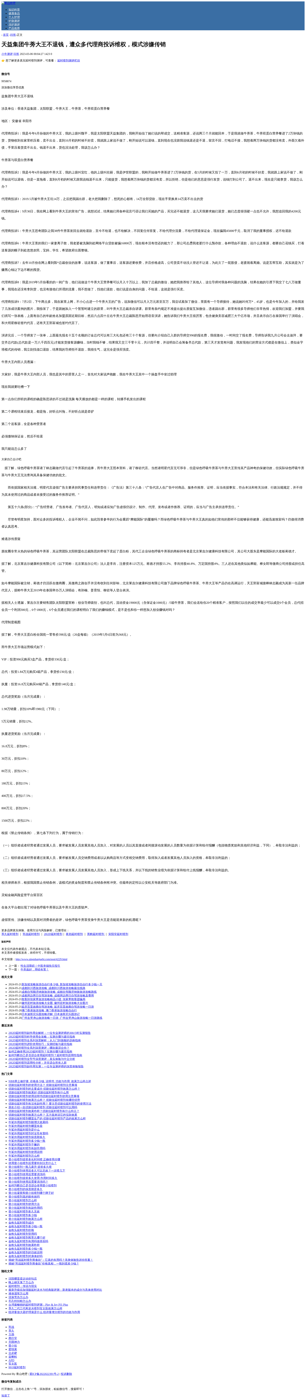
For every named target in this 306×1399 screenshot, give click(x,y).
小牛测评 (7, 53)
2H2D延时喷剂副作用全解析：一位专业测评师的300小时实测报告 (49, 1032)
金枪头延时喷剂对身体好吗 (25, 1256)
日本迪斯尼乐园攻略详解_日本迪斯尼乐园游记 (51, 1014)
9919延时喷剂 (17, 1367)
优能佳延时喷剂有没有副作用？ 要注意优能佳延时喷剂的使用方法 (49, 1103)
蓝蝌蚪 (12, 1356)
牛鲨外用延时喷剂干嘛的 (24, 1144)
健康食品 (14, 13)
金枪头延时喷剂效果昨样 (24, 1244)
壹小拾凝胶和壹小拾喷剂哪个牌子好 (31, 1192)
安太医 (12, 1363)
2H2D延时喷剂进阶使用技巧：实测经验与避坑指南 (40, 1044)
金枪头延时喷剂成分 (21, 1222)
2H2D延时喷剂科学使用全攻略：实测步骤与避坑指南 (41, 1036)
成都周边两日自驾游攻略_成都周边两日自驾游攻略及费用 (58, 995)
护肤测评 (14, 20)
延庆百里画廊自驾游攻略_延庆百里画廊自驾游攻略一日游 (58, 1006)
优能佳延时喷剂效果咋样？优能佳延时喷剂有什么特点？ (43, 1111)
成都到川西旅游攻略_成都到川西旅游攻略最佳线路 (53, 988)
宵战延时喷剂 (31, 934)
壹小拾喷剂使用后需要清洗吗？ (28, 1181)
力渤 (11, 1334)
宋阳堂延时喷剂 (118, 934)
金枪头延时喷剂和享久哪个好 (26, 1237)
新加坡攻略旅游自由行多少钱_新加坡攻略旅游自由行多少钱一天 (62, 984)
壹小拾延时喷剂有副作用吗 (25, 1207)
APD (11, 1360)
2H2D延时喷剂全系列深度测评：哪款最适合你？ (38, 1047)
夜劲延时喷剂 (74, 934)
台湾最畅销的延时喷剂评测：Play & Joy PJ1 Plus (38, 1304)
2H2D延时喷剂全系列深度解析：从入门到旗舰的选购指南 (44, 1040)
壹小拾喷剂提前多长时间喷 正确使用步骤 (34, 1159)
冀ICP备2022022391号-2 (44, 1373)
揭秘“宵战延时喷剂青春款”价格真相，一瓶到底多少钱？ (43, 1263)
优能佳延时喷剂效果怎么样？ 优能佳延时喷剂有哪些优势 (44, 1099)
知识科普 (14, 9)
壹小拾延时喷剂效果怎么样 (25, 1218)
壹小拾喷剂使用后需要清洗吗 (26, 1174)
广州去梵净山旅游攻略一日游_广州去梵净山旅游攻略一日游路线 (62, 1017)
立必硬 (12, 1353)
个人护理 (14, 17)
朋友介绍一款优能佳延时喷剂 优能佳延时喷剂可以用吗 (42, 1107)
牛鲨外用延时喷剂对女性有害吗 (28, 1133)
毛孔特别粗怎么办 (19, 1300)
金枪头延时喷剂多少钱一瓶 (25, 1226)
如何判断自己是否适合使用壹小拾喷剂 (32, 1185)
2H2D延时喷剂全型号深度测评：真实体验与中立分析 (41, 1058)
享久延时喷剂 (9, 934)
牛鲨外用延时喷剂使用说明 (25, 1151)
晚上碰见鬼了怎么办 (21, 1282)
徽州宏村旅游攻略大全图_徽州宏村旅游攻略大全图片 (55, 1002)
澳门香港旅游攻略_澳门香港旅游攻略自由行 (49, 1010)
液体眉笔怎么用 (18, 1293)
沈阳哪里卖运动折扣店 (22, 1278)
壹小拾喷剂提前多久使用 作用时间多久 (32, 1178)
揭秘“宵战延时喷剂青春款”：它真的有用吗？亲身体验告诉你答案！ (50, 1259)
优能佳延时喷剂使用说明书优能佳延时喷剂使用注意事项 (43, 1096)
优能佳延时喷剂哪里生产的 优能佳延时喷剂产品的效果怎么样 (47, 1118)
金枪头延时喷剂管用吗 (22, 1233)
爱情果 (12, 1349)
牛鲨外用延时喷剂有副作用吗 (26, 1148)
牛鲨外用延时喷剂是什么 (24, 1129)
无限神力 (14, 1341)
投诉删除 (66, 1373)
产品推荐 (14, 28)
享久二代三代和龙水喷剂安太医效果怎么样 (35, 1308)
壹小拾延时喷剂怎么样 (22, 1200)
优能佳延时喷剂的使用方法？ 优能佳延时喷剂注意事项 (42, 1084)
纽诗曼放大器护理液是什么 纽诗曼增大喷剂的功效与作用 (44, 1312)
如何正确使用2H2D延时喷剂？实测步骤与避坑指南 (40, 1051)
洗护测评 (14, 24)
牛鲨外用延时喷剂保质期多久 (26, 1137)
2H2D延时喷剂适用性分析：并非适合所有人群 (37, 1062)
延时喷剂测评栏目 (68, 60)
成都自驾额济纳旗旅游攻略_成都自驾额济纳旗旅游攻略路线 (59, 991)
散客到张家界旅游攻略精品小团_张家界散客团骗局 (53, 999)
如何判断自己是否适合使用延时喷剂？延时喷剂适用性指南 (45, 1055)
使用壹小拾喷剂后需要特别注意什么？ (32, 1163)
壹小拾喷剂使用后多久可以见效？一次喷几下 (36, 1170)
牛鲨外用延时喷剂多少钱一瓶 (26, 1140)
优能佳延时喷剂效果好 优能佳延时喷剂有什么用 (38, 1092)
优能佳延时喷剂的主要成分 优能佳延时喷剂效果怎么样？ (44, 1088)
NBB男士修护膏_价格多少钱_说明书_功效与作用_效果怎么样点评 (49, 1081)
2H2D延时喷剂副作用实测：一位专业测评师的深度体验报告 (46, 1066)
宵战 (11, 1326)
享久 (11, 1330)
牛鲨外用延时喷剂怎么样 (24, 1155)
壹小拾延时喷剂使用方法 (24, 1204)
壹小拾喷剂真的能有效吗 (24, 1196)
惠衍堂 (12, 1338)
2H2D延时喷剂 (53, 934)
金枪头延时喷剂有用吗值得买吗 (28, 1241)
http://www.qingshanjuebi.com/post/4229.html (41, 959)
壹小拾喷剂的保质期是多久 (25, 1189)
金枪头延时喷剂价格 (21, 1230)
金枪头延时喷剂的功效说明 (25, 1252)
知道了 (5, 1395)
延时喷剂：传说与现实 (22, 1286)
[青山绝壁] (8, 3)
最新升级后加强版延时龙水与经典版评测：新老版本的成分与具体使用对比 (55, 1289)
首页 (6, 34)
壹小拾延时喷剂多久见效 (24, 1211)
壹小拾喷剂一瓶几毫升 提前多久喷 (30, 1166)
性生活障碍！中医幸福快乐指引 (40, 965)
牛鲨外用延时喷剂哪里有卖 (25, 1125)
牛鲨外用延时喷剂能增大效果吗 (28, 1122)
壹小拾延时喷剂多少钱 (22, 1215)
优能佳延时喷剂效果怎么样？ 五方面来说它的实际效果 (42, 1114)
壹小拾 (12, 1345)
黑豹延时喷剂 (96, 934)
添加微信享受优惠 (12, 87)
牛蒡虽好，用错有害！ (35, 969)
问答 (13, 34)
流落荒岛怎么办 (18, 1297)
